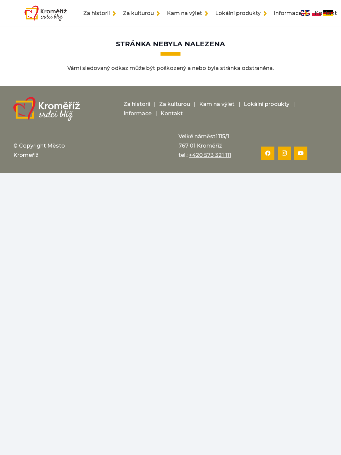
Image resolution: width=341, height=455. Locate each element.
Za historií (137, 104)
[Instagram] (284, 153)
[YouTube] (300, 153)
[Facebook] (267, 153)
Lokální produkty (266, 104)
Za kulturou (174, 104)
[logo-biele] (46, 109)
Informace (138, 113)
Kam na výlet (216, 104)
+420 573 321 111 (210, 155)
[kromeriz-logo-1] (45, 13)
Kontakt (172, 113)
